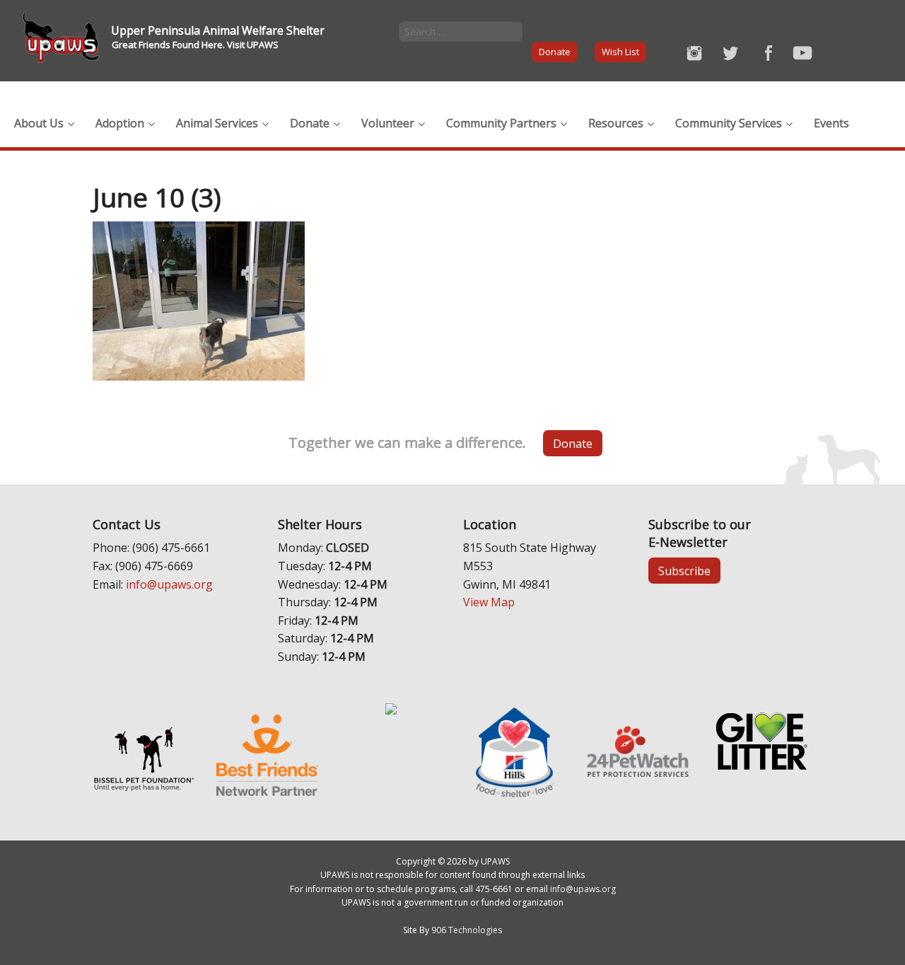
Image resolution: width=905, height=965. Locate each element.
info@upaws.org (169, 584)
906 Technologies (466, 930)
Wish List (620, 51)
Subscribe (684, 571)
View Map (489, 602)
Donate (555, 51)
